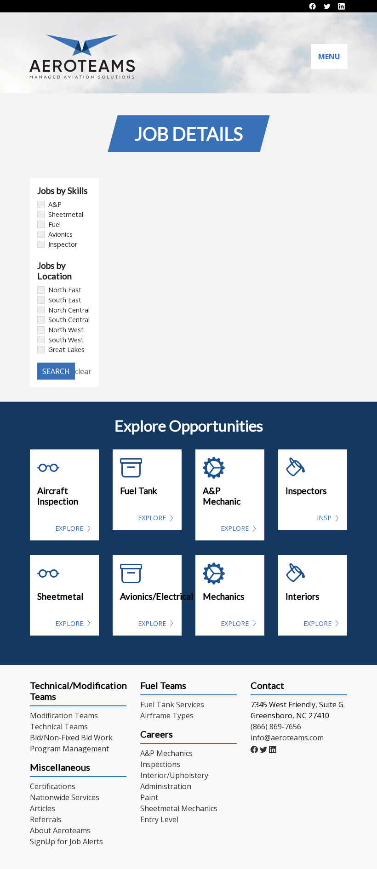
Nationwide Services (64, 797)
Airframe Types (167, 715)
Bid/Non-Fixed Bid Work (71, 738)
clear (83, 371)
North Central (69, 310)
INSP (324, 517)
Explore (69, 528)
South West (66, 339)
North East (64, 289)
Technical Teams (59, 726)
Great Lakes (66, 349)
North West (66, 329)
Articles (42, 808)
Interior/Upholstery (174, 775)
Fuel (54, 224)
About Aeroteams (60, 830)
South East (64, 299)
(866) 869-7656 (276, 726)
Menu (329, 56)
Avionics (60, 234)
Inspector (62, 244)
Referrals (46, 819)
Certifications (52, 786)
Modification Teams (64, 715)
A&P (55, 204)
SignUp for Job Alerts (66, 841)
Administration (165, 786)
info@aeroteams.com (287, 738)
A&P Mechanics (166, 753)
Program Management (69, 749)
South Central (69, 319)
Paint (149, 797)
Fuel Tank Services (172, 704)
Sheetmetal (65, 214)
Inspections (160, 764)
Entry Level (159, 819)
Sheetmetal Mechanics (178, 808)
